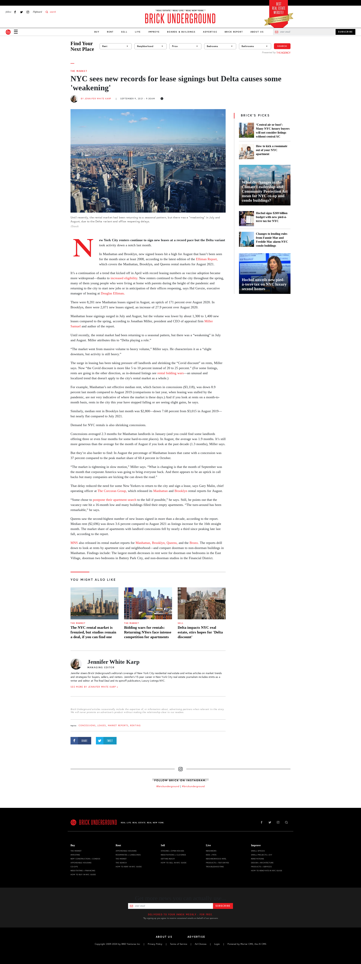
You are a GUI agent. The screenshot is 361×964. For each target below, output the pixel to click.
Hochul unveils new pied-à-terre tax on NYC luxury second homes (264, 284)
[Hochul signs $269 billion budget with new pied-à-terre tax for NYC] (246, 218)
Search (282, 46)
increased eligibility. (124, 278)
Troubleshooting (215, 866)
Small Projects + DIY (261, 855)
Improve (154, 31)
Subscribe (222, 905)
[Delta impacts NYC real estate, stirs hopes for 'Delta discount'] (202, 603)
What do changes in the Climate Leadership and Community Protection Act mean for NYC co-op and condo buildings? (265, 191)
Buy (96, 31)
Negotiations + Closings (173, 855)
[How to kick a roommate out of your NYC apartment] (246, 151)
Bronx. (194, 543)
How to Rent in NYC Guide (129, 866)
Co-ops (74, 866)
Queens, (172, 543)
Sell (124, 31)
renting (135, 725)
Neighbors (211, 851)
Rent (110, 31)
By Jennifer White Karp (96, 98)
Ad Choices (200, 944)
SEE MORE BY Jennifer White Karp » (94, 687)
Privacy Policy (155, 944)
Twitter (21, 11)
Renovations (257, 859)
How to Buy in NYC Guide (83, 874)
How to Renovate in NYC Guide (266, 870)
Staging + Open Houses (172, 851)
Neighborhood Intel (216, 859)
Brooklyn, (159, 543)
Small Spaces (258, 851)
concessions (87, 725)
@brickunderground (168, 786)
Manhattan (160, 491)
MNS (74, 543)
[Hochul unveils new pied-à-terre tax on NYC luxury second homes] (264, 273)
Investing (75, 855)
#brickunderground (193, 786)
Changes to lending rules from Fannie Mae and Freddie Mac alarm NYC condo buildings (272, 239)
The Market (79, 71)
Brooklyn (180, 491)
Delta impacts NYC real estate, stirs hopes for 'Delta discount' (200, 632)
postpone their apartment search (114, 500)
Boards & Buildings (181, 31)
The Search (121, 862)
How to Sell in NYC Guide (173, 862)
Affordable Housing (81, 862)
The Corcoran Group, (112, 491)
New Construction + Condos (85, 859)
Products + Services (261, 866)
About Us (257, 31)
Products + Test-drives (217, 862)
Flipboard (37, 12)
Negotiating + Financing (83, 870)
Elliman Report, (207, 259)
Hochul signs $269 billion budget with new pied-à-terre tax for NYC (271, 217)
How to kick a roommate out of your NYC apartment (271, 150)
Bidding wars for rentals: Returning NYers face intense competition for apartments (147, 632)
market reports (118, 725)
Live (138, 31)
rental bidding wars (170, 373)
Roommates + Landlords (128, 855)
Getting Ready (168, 859)
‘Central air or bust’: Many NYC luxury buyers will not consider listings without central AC (273, 130)
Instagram (28, 11)
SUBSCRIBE (345, 31)
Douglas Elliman (113, 293)
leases (101, 725)
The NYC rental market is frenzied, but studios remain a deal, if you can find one (93, 632)
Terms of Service (178, 944)
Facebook (15, 11)
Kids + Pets (211, 855)
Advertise (210, 31)
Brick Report (234, 31)
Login (217, 944)
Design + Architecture (262, 862)
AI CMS (262, 944)
